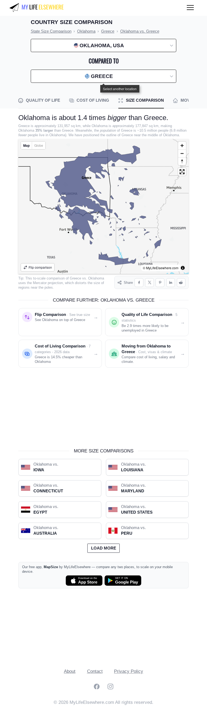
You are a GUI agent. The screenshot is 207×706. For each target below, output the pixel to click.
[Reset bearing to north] (182, 161)
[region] (103, 206)
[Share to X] (149, 282)
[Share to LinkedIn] (170, 282)
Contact (95, 671)
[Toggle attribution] (183, 268)
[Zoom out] (182, 153)
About (69, 671)
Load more (103, 548)
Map (26, 145)
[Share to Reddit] (181, 282)
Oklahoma (96, 278)
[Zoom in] (182, 145)
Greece (75, 278)
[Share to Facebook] (138, 282)
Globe (38, 145)
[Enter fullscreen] (182, 172)
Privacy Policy (128, 671)
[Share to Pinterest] (160, 282)
